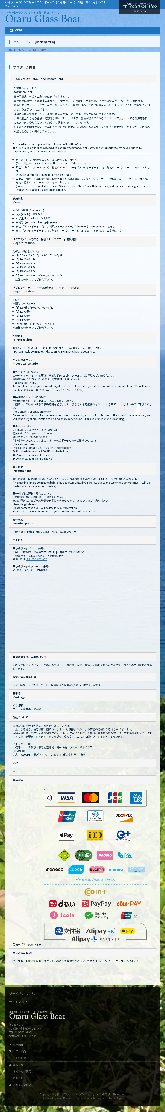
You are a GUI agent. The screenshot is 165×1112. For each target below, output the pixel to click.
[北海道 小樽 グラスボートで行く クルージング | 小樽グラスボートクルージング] (43, 20)
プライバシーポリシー (24, 993)
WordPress (63, 1098)
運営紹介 (18, 1045)
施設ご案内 (19, 1065)
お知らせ (18, 1078)
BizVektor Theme (83, 1098)
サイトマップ (18, 1002)
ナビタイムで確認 (36, 559)
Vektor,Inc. (102, 1098)
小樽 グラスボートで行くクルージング (77, 1094)
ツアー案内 (19, 1051)
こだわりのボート (23, 1058)
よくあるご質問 (22, 1071)
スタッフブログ (22, 1085)
